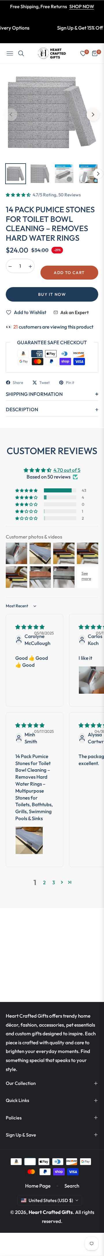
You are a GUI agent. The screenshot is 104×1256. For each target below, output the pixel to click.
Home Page (38, 1186)
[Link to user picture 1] (29, 840)
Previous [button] (11, 114)
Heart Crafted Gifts (51, 1212)
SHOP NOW (81, 6)
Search (71, 1186)
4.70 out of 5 (66, 470)
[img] (29, 627)
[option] (52, 112)
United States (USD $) (51, 1200)
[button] (18, 194)
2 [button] (44, 882)
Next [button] (93, 114)
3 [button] (53, 882)
